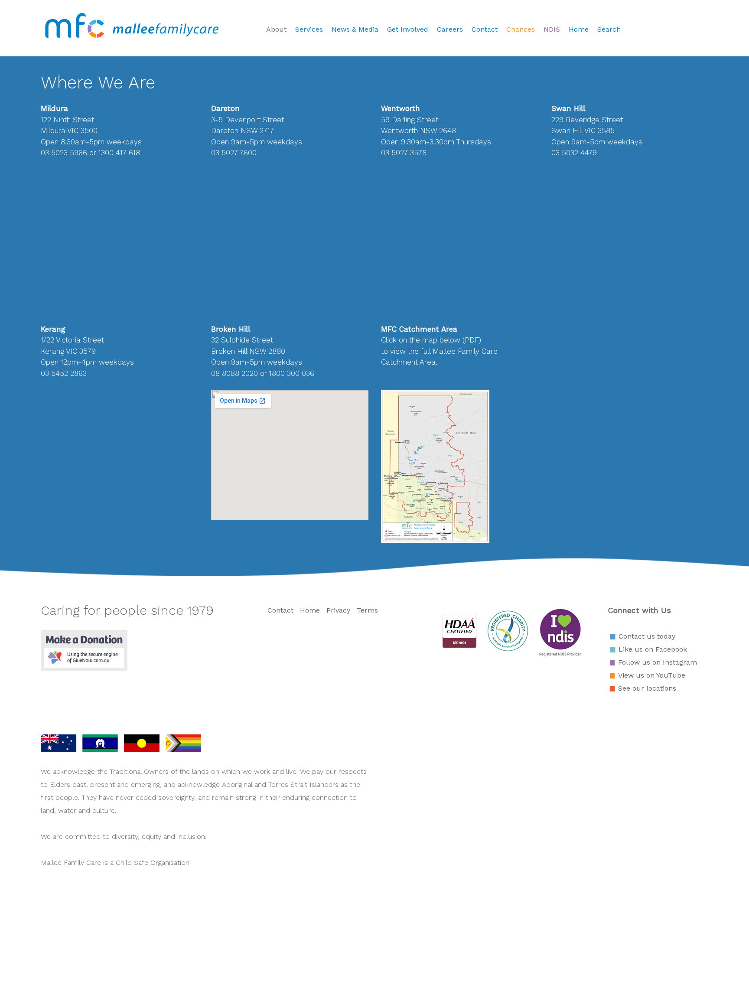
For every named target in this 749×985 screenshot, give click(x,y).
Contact (485, 29)
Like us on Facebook (653, 649)
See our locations (647, 688)
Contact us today (647, 636)
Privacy (338, 610)
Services (309, 29)
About (276, 29)
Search (609, 29)
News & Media (355, 29)
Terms (367, 610)
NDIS (552, 29)
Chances (520, 29)
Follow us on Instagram (657, 662)
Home (579, 29)
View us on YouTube (651, 675)
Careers (450, 29)
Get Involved (407, 29)
